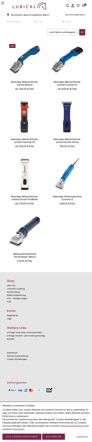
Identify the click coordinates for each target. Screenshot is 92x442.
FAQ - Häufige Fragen (17, 298)
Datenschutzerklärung (17, 356)
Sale (12, 46)
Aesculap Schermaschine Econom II (67, 198)
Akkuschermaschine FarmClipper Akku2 (24, 255)
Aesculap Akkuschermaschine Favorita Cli (24, 140)
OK (82, 32)
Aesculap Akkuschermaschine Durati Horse (67, 140)
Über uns (11, 285)
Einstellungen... (83, 436)
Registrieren (12, 315)
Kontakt (10, 339)
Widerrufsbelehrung (16, 295)
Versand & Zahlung (16, 288)
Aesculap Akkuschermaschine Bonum (24, 83)
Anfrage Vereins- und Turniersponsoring (26, 335)
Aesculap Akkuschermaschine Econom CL (67, 83)
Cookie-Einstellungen (17, 359)
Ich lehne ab (53, 436)
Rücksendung (13, 292)
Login (9, 318)
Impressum (12, 352)
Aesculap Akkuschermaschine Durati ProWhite (24, 198)
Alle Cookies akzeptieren (21, 436)
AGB (9, 301)
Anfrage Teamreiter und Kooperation (24, 332)
